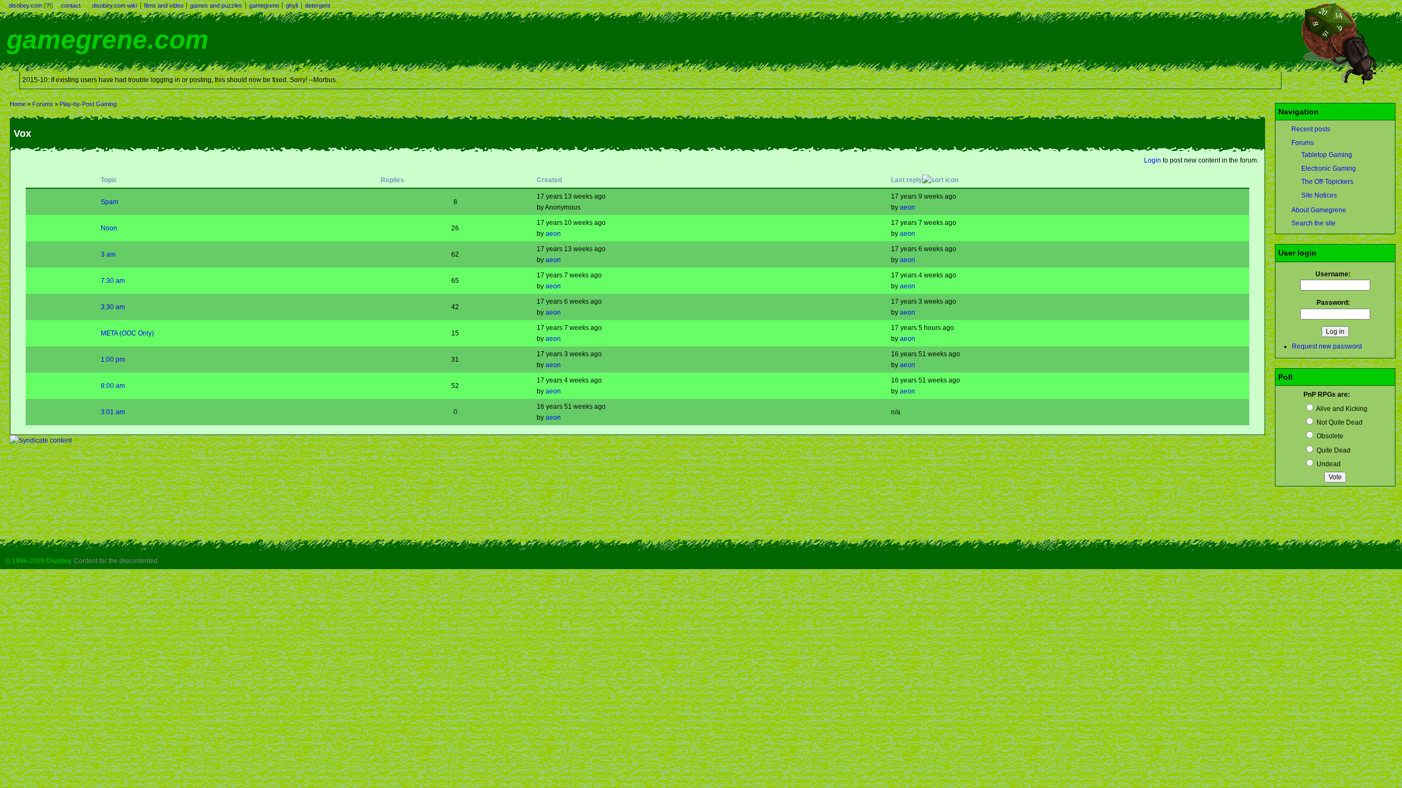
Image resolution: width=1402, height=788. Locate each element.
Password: (1335, 302)
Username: (1335, 274)
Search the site (1313, 223)
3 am (108, 254)
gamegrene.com (108, 39)
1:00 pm (113, 359)
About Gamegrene (1318, 210)
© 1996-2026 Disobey (38, 561)
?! (48, 5)
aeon (907, 207)
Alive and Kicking (1341, 409)
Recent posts (1310, 129)
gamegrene (264, 5)
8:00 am (113, 386)
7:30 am (113, 281)
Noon (109, 228)
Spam (109, 202)
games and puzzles (216, 5)
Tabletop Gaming (1326, 155)
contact (71, 5)
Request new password (1327, 346)
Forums (42, 104)
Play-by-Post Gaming (88, 104)
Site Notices (1319, 195)
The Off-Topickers (1327, 182)
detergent (317, 5)
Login (1152, 160)
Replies (392, 180)
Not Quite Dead (1339, 422)
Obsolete (1329, 436)
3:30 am (113, 307)
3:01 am (113, 412)
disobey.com (25, 5)
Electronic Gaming (1328, 168)
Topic (109, 180)
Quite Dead (1333, 450)
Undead (1328, 464)
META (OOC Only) (127, 333)
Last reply (906, 180)
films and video (163, 5)
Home (18, 104)
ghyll (292, 5)
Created (549, 180)
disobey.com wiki (114, 5)
